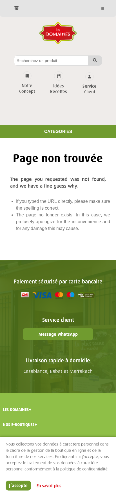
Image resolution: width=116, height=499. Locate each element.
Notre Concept (27, 88)
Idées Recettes (58, 88)
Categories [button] (58, 131)
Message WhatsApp (58, 334)
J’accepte (18, 485)
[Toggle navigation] (101, 8)
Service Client (89, 89)
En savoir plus (49, 485)
